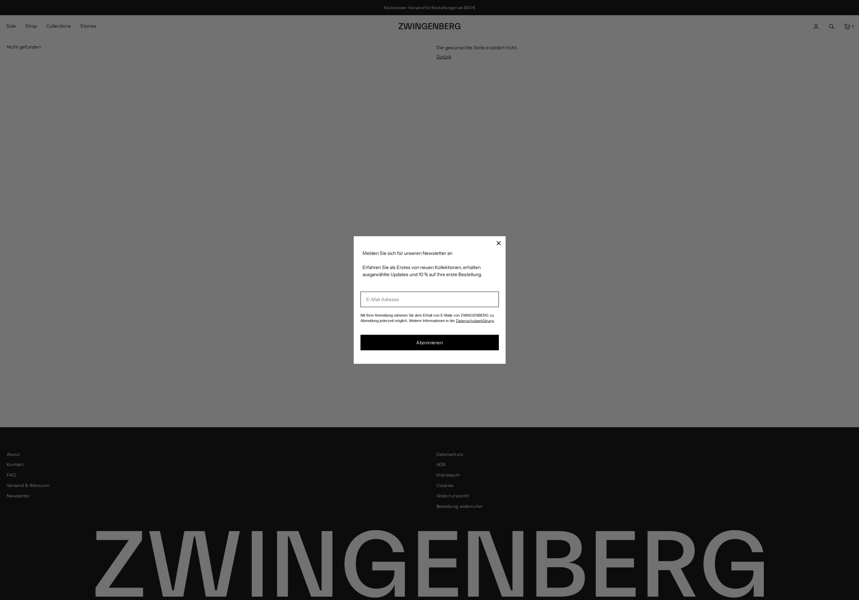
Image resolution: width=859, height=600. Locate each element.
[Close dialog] (498, 243)
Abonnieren (429, 342)
